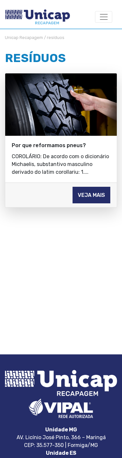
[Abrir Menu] (103, 17)
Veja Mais (91, 195)
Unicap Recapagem (24, 37)
